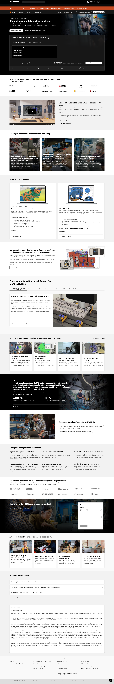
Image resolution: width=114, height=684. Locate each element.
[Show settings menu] (51, 124)
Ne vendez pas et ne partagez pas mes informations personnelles (49, 680)
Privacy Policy (82, 522)
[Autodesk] (14, 1)
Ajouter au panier (94, 63)
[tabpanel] (53, 310)
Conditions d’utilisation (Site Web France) (81, 680)
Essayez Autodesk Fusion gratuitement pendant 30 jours (73, 228)
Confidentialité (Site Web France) (16, 680)
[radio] (34, 51)
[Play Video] (11, 124)
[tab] (22, 42)
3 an (30, 63)
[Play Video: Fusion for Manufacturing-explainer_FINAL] (32, 111)
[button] (64, 12)
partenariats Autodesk (31, 484)
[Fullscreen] (53, 124)
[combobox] (33, 2)
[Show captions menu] (46, 124)
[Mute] (48, 124)
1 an (25, 63)
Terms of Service (90, 522)
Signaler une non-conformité (67, 680)
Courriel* (81, 514)
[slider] (30, 124)
